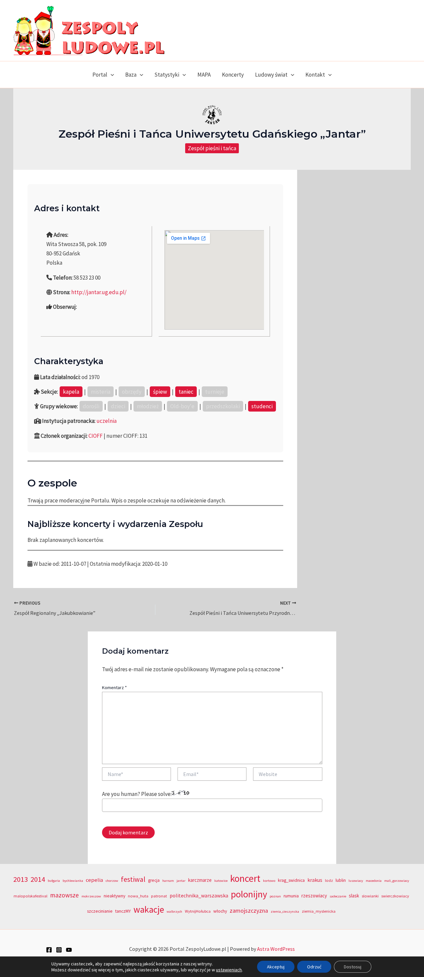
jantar (181, 881)
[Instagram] (59, 950)
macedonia (374, 881)
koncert (245, 878)
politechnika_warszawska (199, 895)
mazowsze (64, 895)
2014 (37, 879)
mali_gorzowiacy (396, 881)
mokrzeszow (91, 896)
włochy (220, 911)
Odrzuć (314, 967)
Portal (99, 74)
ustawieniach (229, 970)
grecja (154, 880)
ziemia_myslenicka (319, 911)
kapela (71, 391)
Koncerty (233, 74)
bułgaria (54, 881)
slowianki (370, 895)
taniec (186, 391)
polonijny (249, 894)
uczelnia (106, 420)
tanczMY (123, 911)
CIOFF (95, 435)
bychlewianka (73, 881)
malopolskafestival (30, 895)
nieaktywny (114, 896)
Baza (130, 74)
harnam (168, 881)
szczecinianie (100, 911)
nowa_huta (138, 895)
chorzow (112, 881)
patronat (159, 895)
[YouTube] (69, 950)
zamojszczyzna (249, 910)
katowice (221, 881)
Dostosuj (352, 967)
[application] (110, 74)
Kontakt (315, 74)
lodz (329, 880)
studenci (262, 406)
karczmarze (200, 880)
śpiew (160, 391)
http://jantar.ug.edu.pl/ (99, 292)
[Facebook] (49, 950)
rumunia (291, 896)
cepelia (94, 880)
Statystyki (166, 74)
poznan (275, 896)
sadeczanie (338, 896)
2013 (20, 879)
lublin (341, 880)
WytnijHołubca (198, 911)
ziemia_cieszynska (285, 911)
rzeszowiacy (314, 895)
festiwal (133, 879)
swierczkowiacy (395, 895)
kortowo (269, 881)
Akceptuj (276, 967)
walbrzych (174, 911)
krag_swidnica (291, 880)
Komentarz (114, 687)
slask (354, 895)
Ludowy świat (271, 74)
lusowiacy (355, 881)
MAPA (204, 74)
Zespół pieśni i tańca (212, 148)
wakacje (148, 909)
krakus (314, 880)
